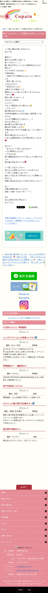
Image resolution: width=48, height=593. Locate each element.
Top (29, 590)
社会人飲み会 (6, 505)
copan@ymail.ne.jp (24, 566)
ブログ (3, 530)
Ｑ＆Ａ (3, 523)
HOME (4, 29)
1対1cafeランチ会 (9, 511)
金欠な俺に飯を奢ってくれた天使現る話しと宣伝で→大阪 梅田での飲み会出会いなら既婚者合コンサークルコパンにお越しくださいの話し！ (15, 259)
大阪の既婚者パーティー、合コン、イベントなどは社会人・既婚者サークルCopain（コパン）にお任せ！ (23, 220)
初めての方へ (6, 499)
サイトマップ (6, 542)
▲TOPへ (24, 487)
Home (20, 590)
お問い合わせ (6, 536)
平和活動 (4, 517)
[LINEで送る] (33, 207)
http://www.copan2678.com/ (28, 570)
